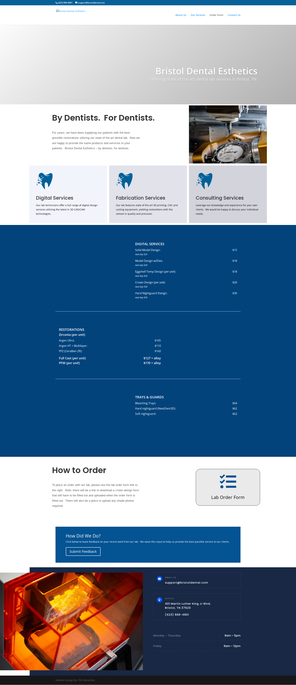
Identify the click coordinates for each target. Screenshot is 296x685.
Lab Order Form (228, 497)
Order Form (216, 15)
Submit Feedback (83, 551)
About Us (180, 15)
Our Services (198, 15)
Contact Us (234, 15)
